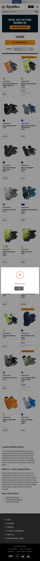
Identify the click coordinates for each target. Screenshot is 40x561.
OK (19, 288)
